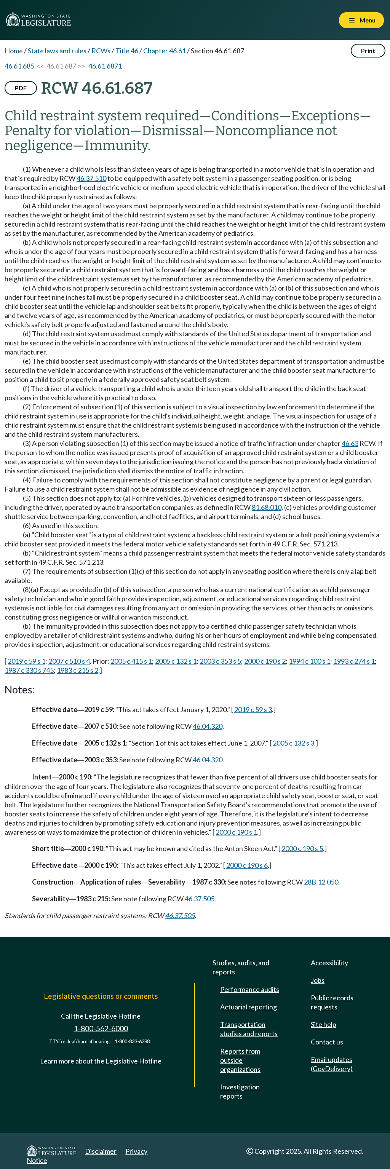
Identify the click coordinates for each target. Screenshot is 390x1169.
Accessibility (329, 962)
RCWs (100, 50)
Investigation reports (240, 1091)
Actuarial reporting (248, 1007)
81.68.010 (266, 507)
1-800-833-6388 (132, 1041)
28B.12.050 (321, 882)
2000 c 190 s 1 (236, 832)
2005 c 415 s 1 (131, 661)
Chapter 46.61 (164, 50)
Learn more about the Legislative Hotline (100, 1061)
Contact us (327, 1042)
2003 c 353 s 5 (220, 661)
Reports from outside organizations (240, 1060)
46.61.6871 (105, 66)
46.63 (350, 443)
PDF (21, 87)
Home (14, 50)
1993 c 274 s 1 (354, 661)
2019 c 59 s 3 (253, 709)
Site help (323, 1024)
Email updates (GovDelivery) (332, 1064)
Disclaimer (101, 1151)
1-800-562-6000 (101, 1028)
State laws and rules (57, 50)
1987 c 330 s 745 (29, 670)
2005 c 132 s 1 (176, 661)
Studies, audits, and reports (241, 967)
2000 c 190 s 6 (247, 865)
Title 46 (126, 50)
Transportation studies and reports (249, 1029)
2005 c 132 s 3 (293, 743)
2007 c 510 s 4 (69, 661)
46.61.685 (19, 66)
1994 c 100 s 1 (309, 661)
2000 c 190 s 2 (265, 661)
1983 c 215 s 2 (77, 670)
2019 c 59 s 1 (26, 661)
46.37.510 (91, 178)
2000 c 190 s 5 (302, 848)
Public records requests (332, 1002)
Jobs (317, 980)
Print (368, 50)
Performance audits (249, 989)
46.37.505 (199, 898)
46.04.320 (207, 726)
